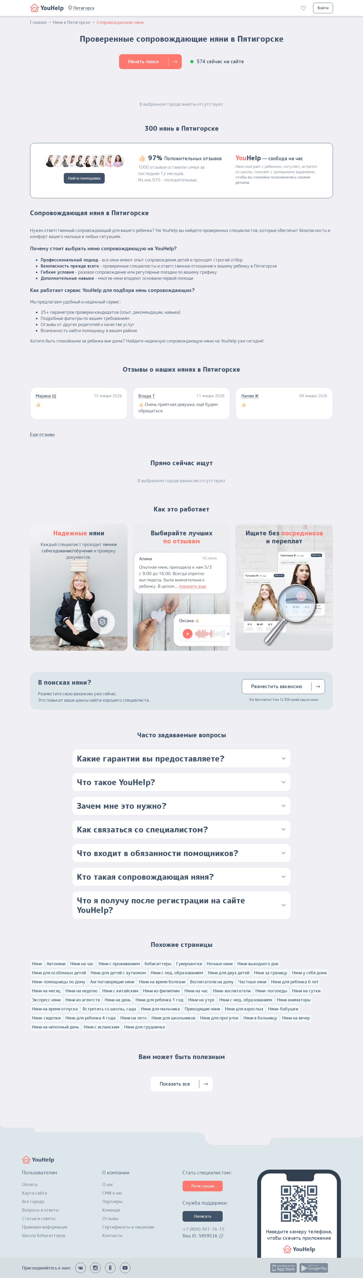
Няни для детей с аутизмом (118, 973)
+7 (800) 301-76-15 (204, 1229)
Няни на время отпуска (55, 1009)
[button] (84, 8)
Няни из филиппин (161, 991)
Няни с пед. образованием (177, 973)
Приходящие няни (202, 1009)
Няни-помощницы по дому (58, 982)
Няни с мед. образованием (245, 1000)
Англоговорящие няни (112, 982)
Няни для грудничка (144, 1027)
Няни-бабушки (283, 1009)
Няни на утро (201, 1000)
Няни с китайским (120, 991)
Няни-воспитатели (232, 991)
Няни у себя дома (309, 973)
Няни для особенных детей (59, 973)
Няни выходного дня (257, 964)
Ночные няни (220, 964)
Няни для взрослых (244, 1009)
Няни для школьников (173, 1018)
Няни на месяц (46, 991)
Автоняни (56, 964)
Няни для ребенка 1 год (159, 1000)
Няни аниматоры (294, 1000)
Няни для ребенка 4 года (90, 1018)
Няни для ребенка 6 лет (295, 982)
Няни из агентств (82, 1000)
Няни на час (82, 964)
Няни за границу (270, 973)
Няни (37, 964)
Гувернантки (189, 964)
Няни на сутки (306, 991)
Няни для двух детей (228, 973)
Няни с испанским (101, 1027)
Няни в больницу (260, 1018)
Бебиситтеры (158, 964)
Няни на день (118, 1000)
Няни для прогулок (219, 1018)
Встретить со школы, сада (109, 1009)
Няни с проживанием (119, 964)
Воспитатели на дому (212, 982)
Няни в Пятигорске (71, 22)
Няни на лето (133, 1018)
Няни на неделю (81, 991)
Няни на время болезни (162, 982)
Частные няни (252, 982)
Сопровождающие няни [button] (120, 22)
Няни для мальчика (160, 1009)
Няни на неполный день (55, 1027)
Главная (38, 22)
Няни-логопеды (271, 991)
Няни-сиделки (46, 1018)
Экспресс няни (46, 1000)
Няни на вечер (296, 1018)
